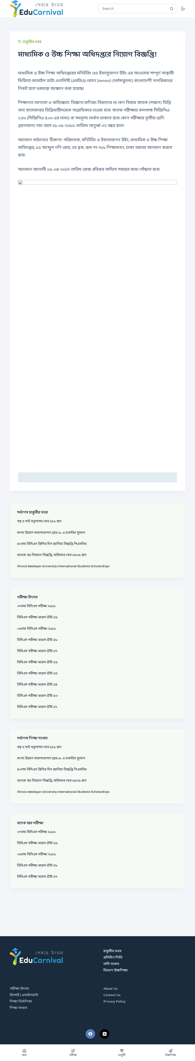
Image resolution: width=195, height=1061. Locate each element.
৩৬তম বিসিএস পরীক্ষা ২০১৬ (36, 629)
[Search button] (171, 8)
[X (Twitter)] (104, 1034)
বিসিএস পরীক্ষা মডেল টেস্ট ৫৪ (37, 685)
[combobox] (133, 8)
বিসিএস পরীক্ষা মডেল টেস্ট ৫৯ (37, 617)
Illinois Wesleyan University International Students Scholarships (63, 566)
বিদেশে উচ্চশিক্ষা (115, 971)
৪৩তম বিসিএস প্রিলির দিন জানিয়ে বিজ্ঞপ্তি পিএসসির (52, 544)
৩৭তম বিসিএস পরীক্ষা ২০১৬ (36, 606)
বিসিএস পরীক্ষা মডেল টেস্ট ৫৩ (37, 696)
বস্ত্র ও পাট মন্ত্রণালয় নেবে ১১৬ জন (39, 521)
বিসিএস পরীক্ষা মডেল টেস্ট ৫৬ (37, 662)
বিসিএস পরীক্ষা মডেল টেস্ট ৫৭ (37, 651)
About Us (110, 989)
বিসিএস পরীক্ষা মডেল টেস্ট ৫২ (37, 707)
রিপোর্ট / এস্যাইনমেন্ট (24, 995)
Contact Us (112, 995)
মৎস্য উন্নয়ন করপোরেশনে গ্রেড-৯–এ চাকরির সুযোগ (51, 533)
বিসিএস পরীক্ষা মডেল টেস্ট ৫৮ (37, 640)
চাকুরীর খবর (32, 42)
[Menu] (183, 8)
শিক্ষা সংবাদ (18, 1008)
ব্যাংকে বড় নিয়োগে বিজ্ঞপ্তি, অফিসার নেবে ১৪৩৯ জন (51, 555)
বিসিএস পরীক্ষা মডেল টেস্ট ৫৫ (37, 673)
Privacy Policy (114, 1002)
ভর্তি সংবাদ (111, 964)
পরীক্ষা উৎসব (19, 989)
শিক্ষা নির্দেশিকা (21, 1002)
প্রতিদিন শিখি (112, 958)
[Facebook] (90, 1034)
